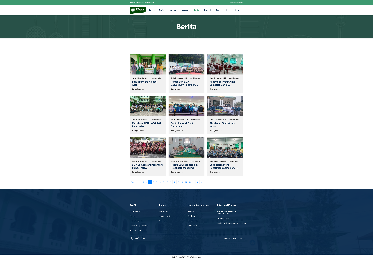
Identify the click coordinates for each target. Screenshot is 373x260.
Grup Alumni (163, 211)
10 (167, 182)
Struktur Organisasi (137, 221)
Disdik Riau (192, 216)
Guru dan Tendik (136, 230)
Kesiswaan (185, 10)
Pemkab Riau (192, 226)
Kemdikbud (192, 211)
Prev (132, 182)
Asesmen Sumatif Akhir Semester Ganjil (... (222, 83)
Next (202, 182)
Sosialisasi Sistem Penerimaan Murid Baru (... (224, 166)
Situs (227, 10)
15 (186, 182)
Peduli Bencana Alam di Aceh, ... (144, 83)
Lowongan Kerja (164, 216)
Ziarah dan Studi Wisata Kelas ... (222, 125)
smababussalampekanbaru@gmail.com (142, 2)
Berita (196, 10)
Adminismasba (156, 78)
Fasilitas (173, 10)
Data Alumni (163, 221)
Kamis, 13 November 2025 (179, 161)
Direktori (207, 10)
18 (197, 182)
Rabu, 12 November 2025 (218, 161)
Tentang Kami (135, 211)
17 (193, 182)
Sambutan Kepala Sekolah (139, 226)
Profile (161, 10)
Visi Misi (132, 216)
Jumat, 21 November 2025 (179, 120)
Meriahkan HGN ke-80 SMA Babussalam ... (146, 125)
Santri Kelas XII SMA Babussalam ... (182, 125)
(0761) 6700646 (223, 218)
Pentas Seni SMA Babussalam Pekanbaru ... (184, 83)
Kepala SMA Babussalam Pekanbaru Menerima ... (184, 166)
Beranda (152, 10)
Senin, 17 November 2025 (218, 120)
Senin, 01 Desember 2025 (179, 78)
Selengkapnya (137, 89)
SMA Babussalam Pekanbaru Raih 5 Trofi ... (147, 166)
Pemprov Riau (193, 221)
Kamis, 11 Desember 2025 (140, 78)
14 (182, 182)
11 (170, 182)
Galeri (218, 10)
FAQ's (241, 238)
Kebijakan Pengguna (230, 238)
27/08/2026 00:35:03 (236, 2)
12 (174, 182)
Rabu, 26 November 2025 (140, 120)
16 (190, 182)
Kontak (237, 10)
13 (178, 182)
